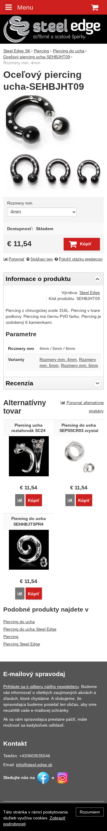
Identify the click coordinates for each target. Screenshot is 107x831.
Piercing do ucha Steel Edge (29, 629)
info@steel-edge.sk (34, 764)
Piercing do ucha (19, 621)
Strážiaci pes (41, 259)
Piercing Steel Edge (21, 644)
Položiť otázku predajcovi (81, 259)
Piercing (10, 636)
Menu (25, 7)
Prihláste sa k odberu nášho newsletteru (41, 686)
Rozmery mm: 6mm (79, 365)
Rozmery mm (19, 203)
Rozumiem (90, 812)
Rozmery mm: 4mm (58, 359)
